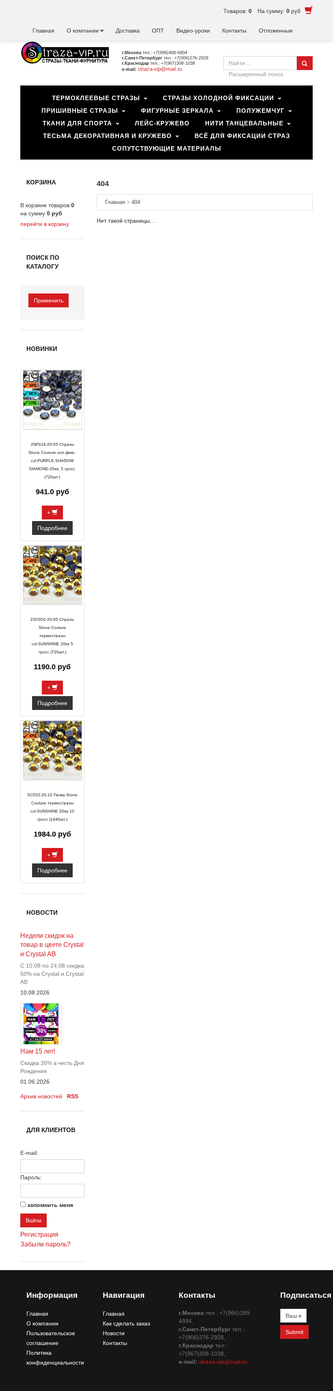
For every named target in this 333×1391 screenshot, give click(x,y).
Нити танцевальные (244, 123)
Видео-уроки (193, 30)
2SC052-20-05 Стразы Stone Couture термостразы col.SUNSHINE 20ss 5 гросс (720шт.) (52, 635)
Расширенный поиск (256, 74)
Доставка (128, 30)
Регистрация (39, 1234)
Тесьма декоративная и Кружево (107, 135)
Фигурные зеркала (177, 110)
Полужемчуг (260, 110)
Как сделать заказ (126, 1323)
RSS (72, 1096)
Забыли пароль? (45, 1244)
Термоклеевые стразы (96, 97)
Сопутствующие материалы (166, 148)
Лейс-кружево (162, 123)
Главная (43, 30)
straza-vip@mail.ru (160, 69)
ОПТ (158, 30)
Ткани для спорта (77, 123)
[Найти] (304, 63)
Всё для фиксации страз (242, 135)
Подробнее (52, 528)
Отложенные (276, 30)
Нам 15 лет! (37, 1051)
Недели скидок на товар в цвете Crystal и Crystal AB (52, 945)
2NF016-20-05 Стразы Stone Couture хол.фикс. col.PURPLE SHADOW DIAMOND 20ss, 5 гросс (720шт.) (52, 460)
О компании (83, 30)
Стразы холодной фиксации (218, 97)
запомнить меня (50, 1205)
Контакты (234, 30)
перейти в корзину (44, 224)
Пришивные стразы (79, 110)
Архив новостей (41, 1096)
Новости (114, 1333)
